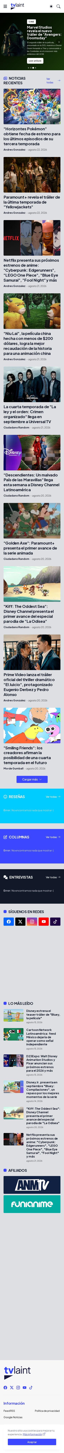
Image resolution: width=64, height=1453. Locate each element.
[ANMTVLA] (32, 1185)
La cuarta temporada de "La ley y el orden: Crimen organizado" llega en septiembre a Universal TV (30, 414)
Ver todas (49, 80)
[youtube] (44, 922)
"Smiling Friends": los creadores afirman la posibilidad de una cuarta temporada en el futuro (27, 755)
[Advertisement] (32, 963)
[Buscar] (58, 6)
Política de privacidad (47, 1410)
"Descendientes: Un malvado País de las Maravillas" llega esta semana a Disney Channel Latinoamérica (31, 482)
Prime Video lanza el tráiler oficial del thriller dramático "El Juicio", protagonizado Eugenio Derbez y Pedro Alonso (29, 684)
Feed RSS (9, 1410)
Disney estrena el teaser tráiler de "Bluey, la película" (43, 1014)
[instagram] (32, 922)
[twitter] (20, 922)
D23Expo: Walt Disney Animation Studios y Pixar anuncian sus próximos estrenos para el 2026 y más (41, 1063)
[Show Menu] (5, 6)
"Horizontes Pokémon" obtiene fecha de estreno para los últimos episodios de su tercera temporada (32, 136)
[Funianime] (32, 1204)
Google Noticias (13, 1417)
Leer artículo (35, 61)
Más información (32, 1434)
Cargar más (30, 779)
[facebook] (9, 922)
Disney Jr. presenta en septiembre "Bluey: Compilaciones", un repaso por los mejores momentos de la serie (42, 1090)
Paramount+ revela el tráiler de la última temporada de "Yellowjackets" (32, 202)
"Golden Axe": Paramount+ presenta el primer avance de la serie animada (30, 548)
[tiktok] (55, 922)
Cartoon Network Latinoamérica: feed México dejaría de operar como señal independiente (41, 1037)
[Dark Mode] (51, 6)
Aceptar (32, 1442)
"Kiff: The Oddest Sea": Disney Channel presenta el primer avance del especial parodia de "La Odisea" (29, 614)
